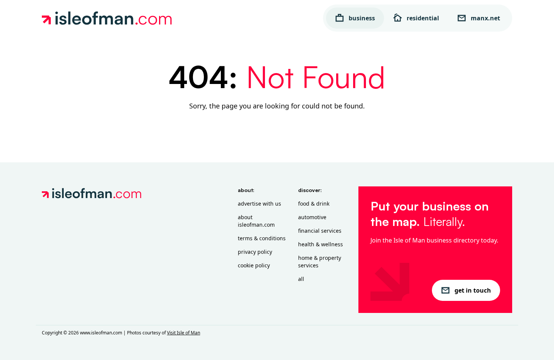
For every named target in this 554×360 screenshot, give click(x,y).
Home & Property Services (319, 261)
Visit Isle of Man (183, 332)
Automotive (312, 217)
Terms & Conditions (262, 238)
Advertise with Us (259, 203)
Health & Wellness (320, 244)
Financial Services (319, 230)
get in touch (473, 290)
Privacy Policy (255, 251)
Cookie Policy (254, 265)
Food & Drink (313, 203)
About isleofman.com (256, 221)
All (301, 278)
